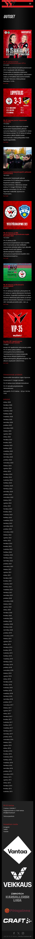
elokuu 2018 (7, 679)
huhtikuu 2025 (7, 448)
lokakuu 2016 (7, 742)
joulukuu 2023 (7, 494)
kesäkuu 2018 (7, 685)
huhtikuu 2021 (7, 587)
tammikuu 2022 (8, 561)
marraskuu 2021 (8, 566)
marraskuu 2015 (8, 774)
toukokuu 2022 (7, 549)
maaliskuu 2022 (8, 555)
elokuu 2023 (7, 506)
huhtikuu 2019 (7, 656)
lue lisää (5, 83)
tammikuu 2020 (8, 630)
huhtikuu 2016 (7, 760)
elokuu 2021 (7, 575)
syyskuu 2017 (7, 711)
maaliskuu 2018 (8, 693)
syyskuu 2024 (7, 468)
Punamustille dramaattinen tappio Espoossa (16, 377)
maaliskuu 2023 (8, 520)
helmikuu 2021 (7, 592)
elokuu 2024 (7, 471)
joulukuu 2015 (7, 771)
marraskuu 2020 (8, 601)
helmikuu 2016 (7, 765)
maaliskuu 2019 (8, 659)
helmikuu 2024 (7, 489)
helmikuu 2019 (7, 662)
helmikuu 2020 (7, 627)
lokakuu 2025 (7, 431)
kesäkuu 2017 (7, 719)
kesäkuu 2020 (7, 615)
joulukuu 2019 (7, 633)
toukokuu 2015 (7, 791)
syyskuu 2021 (7, 572)
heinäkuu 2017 (7, 716)
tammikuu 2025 (8, 457)
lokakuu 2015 (7, 777)
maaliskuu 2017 (8, 728)
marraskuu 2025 (8, 428)
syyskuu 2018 (7, 676)
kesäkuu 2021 (7, 581)
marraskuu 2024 (8, 463)
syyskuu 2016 (7, 745)
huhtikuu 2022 (7, 552)
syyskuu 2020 (7, 607)
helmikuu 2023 (7, 523)
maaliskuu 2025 (8, 451)
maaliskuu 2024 (8, 486)
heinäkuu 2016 (7, 751)
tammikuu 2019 (8, 664)
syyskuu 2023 (7, 503)
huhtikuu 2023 (7, 517)
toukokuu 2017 (7, 722)
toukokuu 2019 (7, 653)
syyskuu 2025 (7, 434)
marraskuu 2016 (8, 739)
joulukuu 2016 (7, 737)
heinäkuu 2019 (7, 647)
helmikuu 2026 (7, 419)
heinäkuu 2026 (7, 405)
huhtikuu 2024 (7, 483)
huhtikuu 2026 (7, 414)
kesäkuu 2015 (7, 788)
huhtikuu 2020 (7, 621)
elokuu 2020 (7, 610)
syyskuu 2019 (7, 641)
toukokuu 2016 (7, 757)
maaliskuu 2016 (8, 762)
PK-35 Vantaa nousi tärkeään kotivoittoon (16, 383)
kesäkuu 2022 (7, 546)
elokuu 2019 (7, 644)
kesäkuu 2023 (7, 512)
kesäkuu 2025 (7, 442)
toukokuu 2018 (7, 687)
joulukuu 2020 (7, 598)
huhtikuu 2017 (7, 725)
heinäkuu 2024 (7, 474)
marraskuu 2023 (8, 497)
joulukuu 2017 (7, 702)
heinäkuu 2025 (7, 439)
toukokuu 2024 (7, 480)
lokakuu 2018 (7, 673)
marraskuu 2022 (8, 532)
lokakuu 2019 (7, 638)
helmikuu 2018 (7, 696)
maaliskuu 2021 (8, 589)
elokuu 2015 (7, 783)
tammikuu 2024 (8, 491)
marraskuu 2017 (8, 705)
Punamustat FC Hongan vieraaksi (13, 380)
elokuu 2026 (7, 402)
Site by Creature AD (24, 936)
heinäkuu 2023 (7, 509)
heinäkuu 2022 (7, 543)
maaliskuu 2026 (8, 416)
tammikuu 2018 (8, 699)
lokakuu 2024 (7, 466)
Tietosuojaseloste (8, 816)
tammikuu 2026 (8, 422)
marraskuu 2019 (8, 636)
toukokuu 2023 (7, 514)
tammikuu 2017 (8, 734)
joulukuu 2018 (7, 667)
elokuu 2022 (7, 540)
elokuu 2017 (7, 713)
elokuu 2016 (7, 748)
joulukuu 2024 (7, 460)
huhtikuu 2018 (7, 690)
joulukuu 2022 (7, 529)
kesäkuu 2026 (7, 408)
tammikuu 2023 (8, 526)
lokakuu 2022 (7, 535)
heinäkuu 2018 (7, 682)
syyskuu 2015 (7, 780)
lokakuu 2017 (7, 708)
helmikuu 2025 (7, 454)
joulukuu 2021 (7, 564)
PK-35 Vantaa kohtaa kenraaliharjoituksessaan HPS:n (14, 62)
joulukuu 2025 (7, 425)
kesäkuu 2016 (7, 754)
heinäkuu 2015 (7, 785)
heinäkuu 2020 (7, 612)
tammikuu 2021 (8, 595)
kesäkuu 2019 (7, 650)
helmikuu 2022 (7, 558)
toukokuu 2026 (7, 411)
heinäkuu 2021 (7, 578)
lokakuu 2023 (7, 500)
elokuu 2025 (7, 437)
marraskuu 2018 (8, 670)
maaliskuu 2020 (8, 624)
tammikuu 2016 (8, 768)
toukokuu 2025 (7, 445)
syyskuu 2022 (7, 538)
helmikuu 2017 (7, 731)
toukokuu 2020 (7, 618)
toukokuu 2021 (7, 584)
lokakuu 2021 (7, 569)
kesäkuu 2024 (7, 477)
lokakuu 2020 (7, 604)
